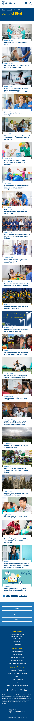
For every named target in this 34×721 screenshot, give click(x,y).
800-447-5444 (17, 641)
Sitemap (17, 644)
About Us (9, 10)
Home (3, 10)
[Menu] (26, 3)
